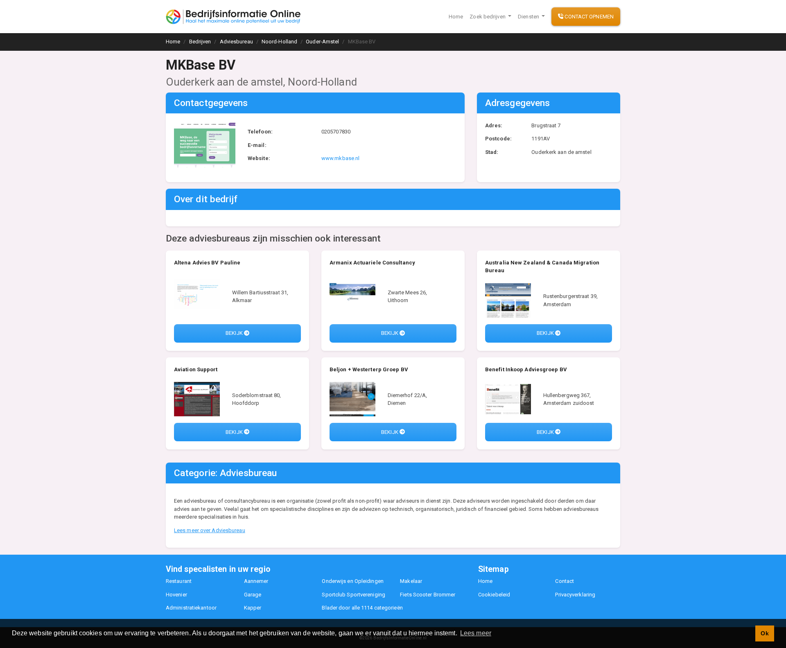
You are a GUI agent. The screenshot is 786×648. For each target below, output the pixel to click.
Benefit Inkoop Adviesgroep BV (526, 369)
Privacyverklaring (575, 595)
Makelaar (411, 581)
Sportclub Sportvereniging (353, 595)
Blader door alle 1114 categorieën (362, 608)
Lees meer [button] (475, 633)
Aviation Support (196, 369)
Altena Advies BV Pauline (207, 263)
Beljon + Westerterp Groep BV (369, 369)
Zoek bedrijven (488, 17)
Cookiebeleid (494, 595)
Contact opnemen (588, 17)
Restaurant (179, 581)
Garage (253, 595)
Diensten (529, 17)
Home (456, 17)
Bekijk (235, 333)
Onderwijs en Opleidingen (352, 581)
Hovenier (176, 595)
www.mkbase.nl (340, 158)
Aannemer (256, 581)
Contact (564, 581)
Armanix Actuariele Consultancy (372, 263)
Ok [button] (764, 633)
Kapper (253, 608)
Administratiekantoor (191, 608)
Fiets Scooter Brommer (427, 595)
